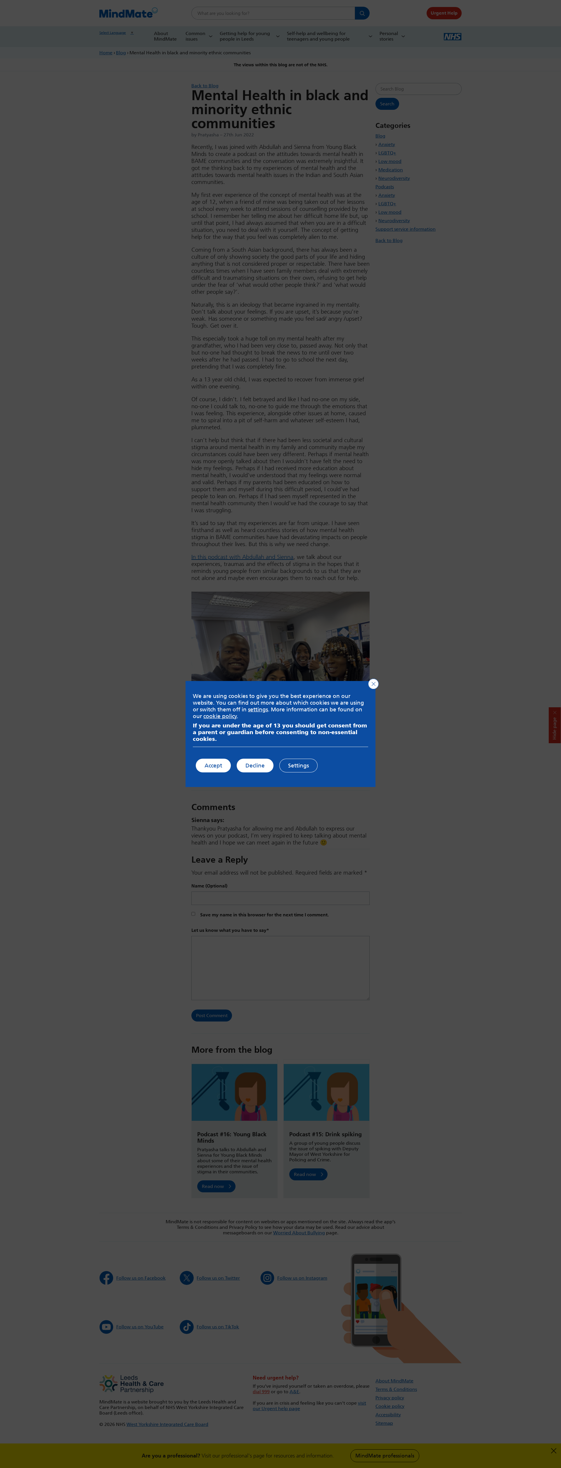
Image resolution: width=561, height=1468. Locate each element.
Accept (213, 765)
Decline (255, 765)
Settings (298, 765)
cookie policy (220, 716)
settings (258, 709)
